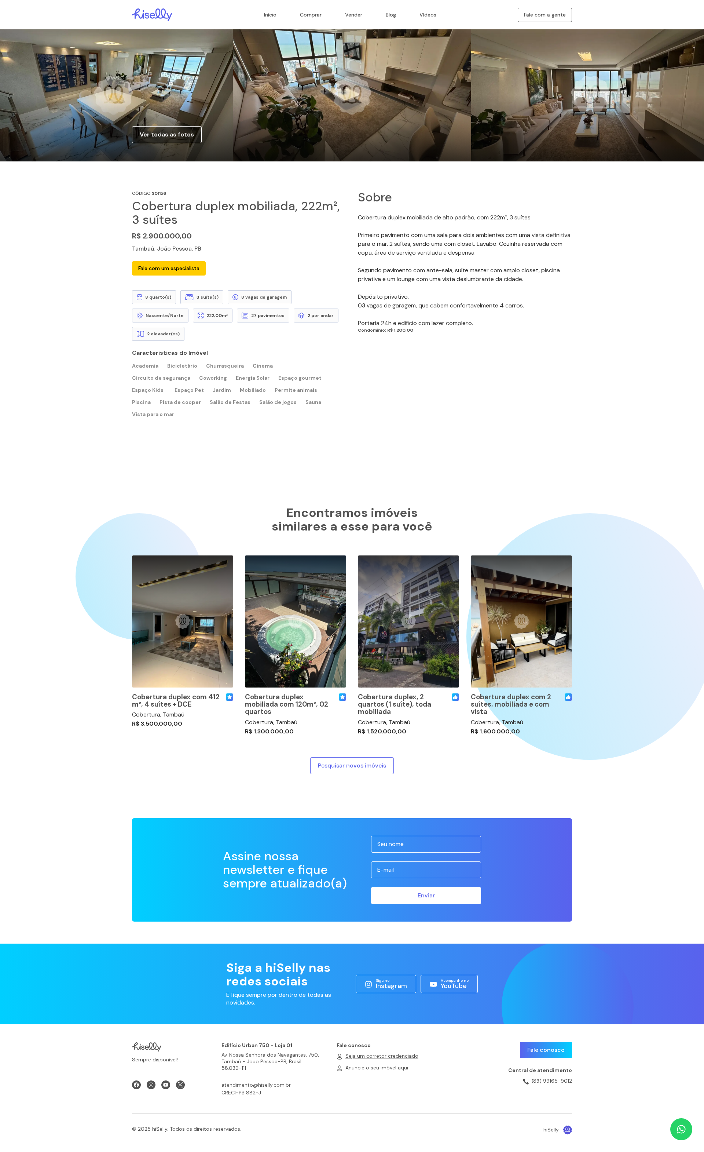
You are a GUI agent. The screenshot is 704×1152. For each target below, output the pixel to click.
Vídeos (427, 14)
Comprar (311, 14)
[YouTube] (165, 1084)
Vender (353, 14)
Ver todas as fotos (167, 134)
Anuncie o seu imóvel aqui (376, 1067)
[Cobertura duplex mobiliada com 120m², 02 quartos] (295, 621)
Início (270, 14)
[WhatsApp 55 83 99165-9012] (681, 1129)
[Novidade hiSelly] (229, 697)
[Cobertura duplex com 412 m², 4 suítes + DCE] (182, 621)
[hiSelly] (152, 14)
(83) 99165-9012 (552, 1081)
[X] (180, 1084)
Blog (391, 14)
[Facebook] (136, 1084)
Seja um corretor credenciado (381, 1056)
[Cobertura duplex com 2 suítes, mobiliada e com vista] (521, 621)
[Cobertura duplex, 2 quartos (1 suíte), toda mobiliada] (408, 621)
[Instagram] (151, 1084)
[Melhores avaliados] (455, 697)
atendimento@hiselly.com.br (256, 1085)
